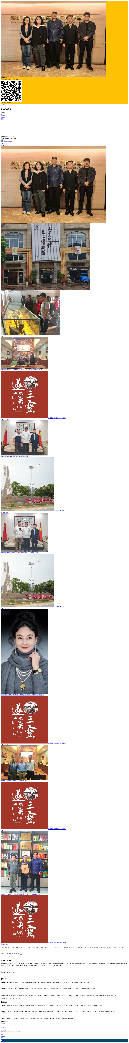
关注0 (2, 140)
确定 (4, 1027)
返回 (2, 105)
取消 (2, 1027)
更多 (2, 145)
